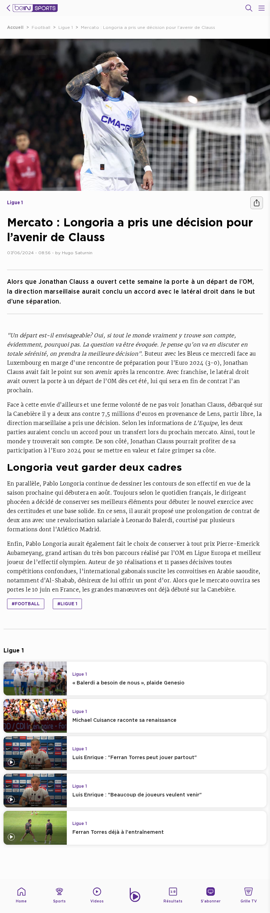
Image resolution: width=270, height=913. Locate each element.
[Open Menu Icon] (261, 8)
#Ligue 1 (67, 603)
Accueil (15, 27)
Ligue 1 (65, 27)
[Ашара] (256, 202)
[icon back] (8, 8)
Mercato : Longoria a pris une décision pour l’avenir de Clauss (148, 27)
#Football (26, 603)
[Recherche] (249, 8)
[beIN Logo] (35, 8)
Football (41, 27)
